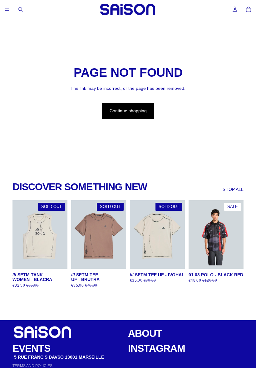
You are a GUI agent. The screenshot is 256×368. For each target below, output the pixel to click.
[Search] (20, 9)
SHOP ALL (233, 189)
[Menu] (7, 9)
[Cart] (248, 9)
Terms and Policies (32, 366)
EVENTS (31, 348)
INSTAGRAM (156, 348)
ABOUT (145, 333)
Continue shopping (128, 110)
